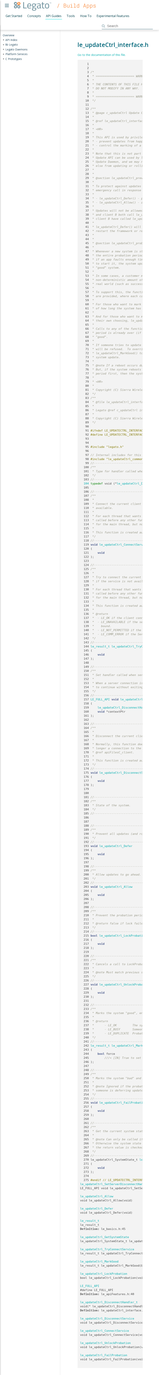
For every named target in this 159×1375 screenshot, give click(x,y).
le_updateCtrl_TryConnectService (107, 1249)
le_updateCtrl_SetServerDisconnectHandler (115, 1184)
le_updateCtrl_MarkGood (130, 1045)
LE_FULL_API (100, 699)
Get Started (14, 16)
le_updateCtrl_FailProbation (122, 1102)
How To (86, 16)
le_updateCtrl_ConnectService (123, 544)
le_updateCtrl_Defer (115, 846)
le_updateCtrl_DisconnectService (126, 772)
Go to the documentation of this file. (102, 55)
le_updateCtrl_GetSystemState (104, 1237)
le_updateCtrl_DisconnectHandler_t (126, 707)
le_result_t (100, 646)
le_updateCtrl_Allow (115, 887)
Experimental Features (113, 16)
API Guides (53, 16)
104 (84, 483)
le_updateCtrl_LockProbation (122, 935)
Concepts (34, 16)
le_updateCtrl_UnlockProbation (124, 984)
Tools (71, 16)
